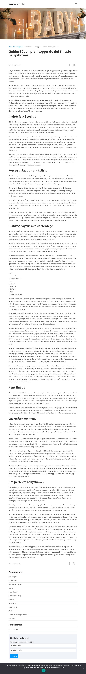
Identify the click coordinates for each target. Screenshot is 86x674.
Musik (10, 611)
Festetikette (13, 592)
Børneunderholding (15, 584)
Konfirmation (13, 607)
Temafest (12, 618)
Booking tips (13, 580)
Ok (43, 671)
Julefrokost (12, 603)
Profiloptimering (14, 629)
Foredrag (12, 600)
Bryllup (11, 588)
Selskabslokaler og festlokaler (18, 615)
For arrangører (18, 47)
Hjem (10, 47)
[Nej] (83, 668)
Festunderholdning (15, 596)
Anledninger (12, 577)
